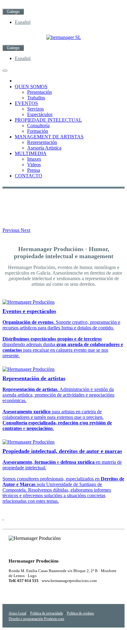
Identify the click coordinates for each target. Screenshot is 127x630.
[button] (11, 230)
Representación (42, 142)
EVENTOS (26, 103)
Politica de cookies (80, 613)
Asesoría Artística (44, 147)
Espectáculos (39, 114)
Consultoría (38, 125)
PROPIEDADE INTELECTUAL (48, 120)
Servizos (35, 108)
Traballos (36, 97)
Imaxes (34, 159)
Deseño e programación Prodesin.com (36, 619)
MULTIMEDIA (31, 153)
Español (23, 22)
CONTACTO (28, 175)
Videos (34, 164)
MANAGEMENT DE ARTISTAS (49, 136)
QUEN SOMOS (31, 86)
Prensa (33, 170)
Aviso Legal (17, 613)
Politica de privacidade (46, 613)
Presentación (39, 92)
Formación (37, 131)
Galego (13, 11)
